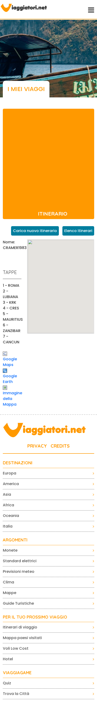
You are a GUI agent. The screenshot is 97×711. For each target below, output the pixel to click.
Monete (10, 550)
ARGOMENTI (15, 540)
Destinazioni (17, 463)
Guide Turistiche (18, 603)
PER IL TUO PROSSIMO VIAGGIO (35, 617)
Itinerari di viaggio (20, 627)
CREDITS (60, 446)
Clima (8, 582)
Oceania (11, 515)
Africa (8, 505)
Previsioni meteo (18, 571)
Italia (7, 526)
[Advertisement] (48, 157)
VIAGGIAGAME (17, 672)
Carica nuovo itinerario (35, 230)
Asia (7, 494)
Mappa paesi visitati (22, 637)
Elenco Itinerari (78, 230)
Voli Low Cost (15, 648)
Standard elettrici (19, 561)
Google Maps (10, 361)
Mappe (9, 592)
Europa (9, 473)
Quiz (7, 683)
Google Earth (10, 378)
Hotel (8, 659)
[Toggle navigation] (90, 9)
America (11, 483)
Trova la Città (16, 693)
